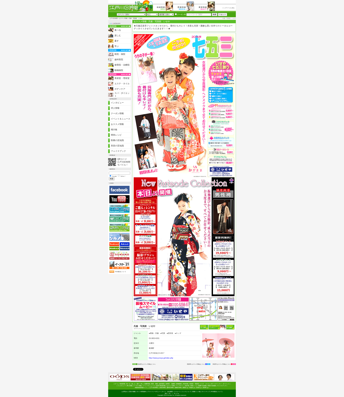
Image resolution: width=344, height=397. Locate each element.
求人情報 (115, 108)
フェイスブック (118, 151)
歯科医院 (118, 59)
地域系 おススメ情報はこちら (147, 364)
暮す (116, 41)
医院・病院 (119, 54)
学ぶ (116, 46)
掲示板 (114, 129)
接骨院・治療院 (122, 65)
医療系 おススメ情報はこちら (196, 364)
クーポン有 (181, 14)
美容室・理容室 (122, 78)
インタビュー (117, 103)
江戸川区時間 (114, 18)
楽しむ (117, 35)
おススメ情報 (123, 18)
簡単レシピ (116, 135)
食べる (117, 30)
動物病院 (118, 70)
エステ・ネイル (122, 83)
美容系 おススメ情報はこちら (221, 364)
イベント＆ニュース (120, 119)
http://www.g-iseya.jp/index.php (161, 358)
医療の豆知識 (117, 140)
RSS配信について (120, 271)
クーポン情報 (117, 113)
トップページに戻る (228, 8)
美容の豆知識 (117, 146)
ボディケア (119, 89)
